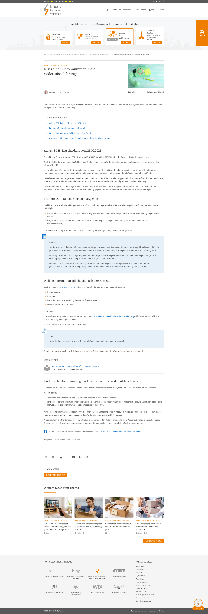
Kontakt (161, 611)
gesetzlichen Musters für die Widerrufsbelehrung (112, 316)
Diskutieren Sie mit (55, 475)
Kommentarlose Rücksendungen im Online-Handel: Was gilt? (118, 527)
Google (50, 1)
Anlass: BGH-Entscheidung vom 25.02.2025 (67, 123)
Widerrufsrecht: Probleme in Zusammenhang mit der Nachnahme (149, 527)
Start (45, 54)
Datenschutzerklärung (138, 611)
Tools (137, 10)
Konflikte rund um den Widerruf (100, 54)
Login (153, 10)
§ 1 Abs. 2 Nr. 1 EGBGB (66, 287)
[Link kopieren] (46, 457)
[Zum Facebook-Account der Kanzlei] (80, 457)
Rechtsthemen (55, 54)
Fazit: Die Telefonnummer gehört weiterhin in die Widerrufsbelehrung (79, 138)
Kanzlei (143, 10)
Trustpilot (66, 1)
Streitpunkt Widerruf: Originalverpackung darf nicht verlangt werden (89, 527)
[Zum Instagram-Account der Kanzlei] (87, 457)
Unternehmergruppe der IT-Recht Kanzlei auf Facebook (119, 431)
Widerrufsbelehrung (80, 54)
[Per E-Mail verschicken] (73, 457)
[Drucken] (60, 457)
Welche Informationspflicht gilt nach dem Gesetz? (71, 133)
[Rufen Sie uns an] (153, 1)
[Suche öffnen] (107, 10)
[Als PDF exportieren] (53, 457)
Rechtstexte (127, 10)
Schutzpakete (116, 10)
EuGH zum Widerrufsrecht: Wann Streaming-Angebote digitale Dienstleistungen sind (58, 527)
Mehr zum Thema (154, 541)
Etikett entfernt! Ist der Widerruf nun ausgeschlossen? (75, 366)
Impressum (152, 611)
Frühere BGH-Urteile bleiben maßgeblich (67, 128)
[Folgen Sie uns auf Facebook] (163, 1)
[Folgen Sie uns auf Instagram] (160, 1)
